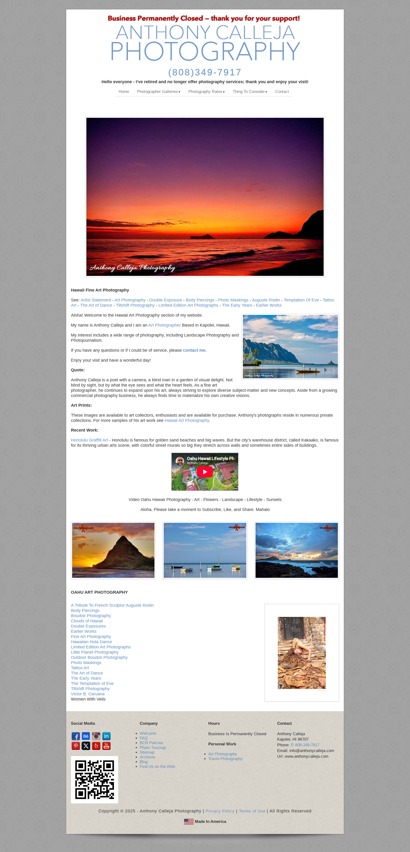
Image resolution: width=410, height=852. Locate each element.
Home (124, 91)
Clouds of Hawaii (87, 621)
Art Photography (130, 300)
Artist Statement (96, 300)
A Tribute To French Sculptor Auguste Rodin (112, 605)
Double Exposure (165, 300)
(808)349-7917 (205, 72)
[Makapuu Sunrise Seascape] (296, 550)
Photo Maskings (233, 300)
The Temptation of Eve (92, 683)
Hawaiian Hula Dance (91, 641)
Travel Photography (225, 758)
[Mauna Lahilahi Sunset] (113, 550)
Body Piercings (200, 300)
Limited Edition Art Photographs (188, 305)
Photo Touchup (153, 747)
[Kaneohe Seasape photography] (205, 550)
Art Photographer (164, 325)
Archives (147, 757)
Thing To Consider (249, 91)
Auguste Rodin (266, 300)
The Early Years (237, 305)
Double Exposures (88, 626)
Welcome (148, 733)
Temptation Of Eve (301, 300)
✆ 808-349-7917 (305, 745)
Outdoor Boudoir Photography (99, 657)
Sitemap (147, 752)
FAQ (144, 738)
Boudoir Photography (91, 615)
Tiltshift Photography (135, 305)
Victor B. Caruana (88, 694)
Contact (282, 91)
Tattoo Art (80, 667)
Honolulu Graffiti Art (89, 440)
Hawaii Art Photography (187, 420)
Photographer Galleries (157, 91)
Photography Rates (205, 91)
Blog (144, 762)
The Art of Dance (96, 305)
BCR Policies (151, 743)
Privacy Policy (220, 811)
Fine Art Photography (91, 636)
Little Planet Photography (95, 652)
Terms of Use (252, 811)
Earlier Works (269, 305)
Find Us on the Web (157, 766)
